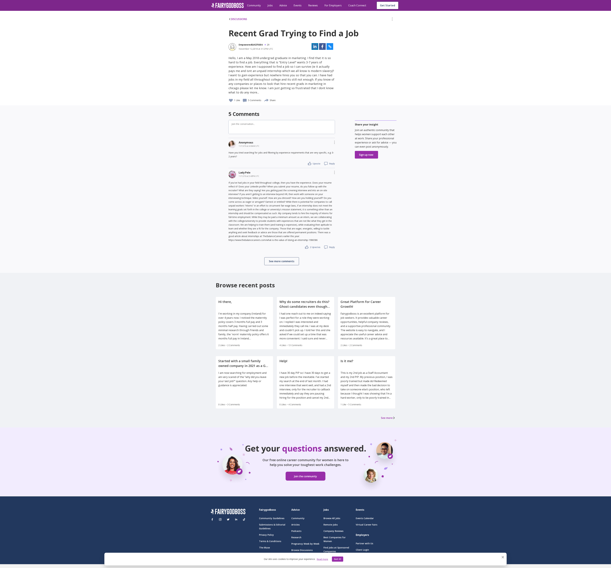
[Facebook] (212, 519)
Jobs (270, 5)
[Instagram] (220, 519)
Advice (283, 5)
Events (298, 5)
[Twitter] (228, 519)
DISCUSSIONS (239, 19)
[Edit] (392, 20)
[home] (227, 5)
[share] (266, 99)
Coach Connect (357, 5)
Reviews (313, 5)
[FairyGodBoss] (228, 512)
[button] (392, 19)
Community (254, 5)
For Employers (333, 5)
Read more (322, 559)
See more (387, 417)
